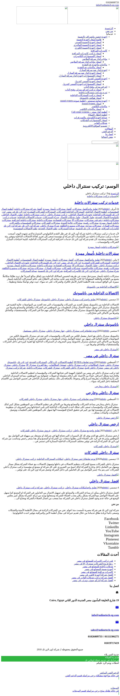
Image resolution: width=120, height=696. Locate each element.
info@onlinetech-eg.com (107, 5)
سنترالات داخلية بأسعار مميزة (97, 253)
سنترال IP (31, 365)
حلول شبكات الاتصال (70, 217)
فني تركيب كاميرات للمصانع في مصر (95, 561)
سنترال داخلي (18, 365)
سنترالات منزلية (93, 225)
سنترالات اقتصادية (62, 220)
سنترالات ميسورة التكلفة (72, 225)
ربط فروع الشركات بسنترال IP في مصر (93, 563)
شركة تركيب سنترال (16, 368)
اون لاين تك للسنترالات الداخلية (45, 262)
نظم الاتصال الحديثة (47, 228)
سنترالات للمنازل (110, 225)
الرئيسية (115, 193)
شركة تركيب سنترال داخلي (29, 487)
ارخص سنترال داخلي (104, 424)
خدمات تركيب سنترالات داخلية (96, 203)
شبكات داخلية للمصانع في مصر (98, 566)
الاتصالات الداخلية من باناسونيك (96, 293)
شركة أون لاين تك (30, 225)
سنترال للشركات (51, 368)
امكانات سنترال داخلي (75, 487)
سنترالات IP (77, 220)
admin (106, 209)
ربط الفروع (42, 365)
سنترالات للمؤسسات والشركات (25, 223)
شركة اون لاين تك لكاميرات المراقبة (81, 271)
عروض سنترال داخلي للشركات (35, 430)
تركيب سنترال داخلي (57, 214)
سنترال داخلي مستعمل (34, 331)
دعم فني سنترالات (93, 220)
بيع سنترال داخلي (81, 430)
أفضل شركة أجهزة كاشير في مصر (96, 575)
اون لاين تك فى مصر (16, 212)
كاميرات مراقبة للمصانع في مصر (97, 572)
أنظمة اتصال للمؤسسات (32, 260)
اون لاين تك (22, 362)
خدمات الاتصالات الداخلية (30, 217)
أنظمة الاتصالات (65, 362)
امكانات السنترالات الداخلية (50, 459)
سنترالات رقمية (90, 223)
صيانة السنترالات (66, 228)
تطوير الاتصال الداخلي (12, 214)
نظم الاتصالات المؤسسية (25, 228)
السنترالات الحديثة (38, 362)
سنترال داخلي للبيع (94, 368)
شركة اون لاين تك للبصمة (88, 228)
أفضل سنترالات (80, 209)
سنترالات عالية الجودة (71, 223)
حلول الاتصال (88, 217)
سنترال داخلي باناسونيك (52, 299)
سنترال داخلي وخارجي (102, 393)
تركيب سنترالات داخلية (35, 214)
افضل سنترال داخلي (104, 481)
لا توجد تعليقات (92, 331)
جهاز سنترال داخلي (55, 331)
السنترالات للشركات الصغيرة (42, 212)
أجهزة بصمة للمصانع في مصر (99, 569)
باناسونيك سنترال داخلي (101, 324)
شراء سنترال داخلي (49, 225)
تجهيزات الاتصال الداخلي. (80, 214)
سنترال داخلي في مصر (101, 356)
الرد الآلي (52, 362)
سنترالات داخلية (44, 220)
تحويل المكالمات (96, 365)
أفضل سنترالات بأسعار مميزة (57, 209)
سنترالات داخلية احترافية (24, 220)
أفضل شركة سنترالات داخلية (28, 209)
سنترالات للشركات (51, 223)
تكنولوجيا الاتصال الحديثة (107, 217)
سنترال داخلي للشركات (28, 299)
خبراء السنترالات (51, 217)
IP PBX (77, 362)
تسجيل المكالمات (57, 365)
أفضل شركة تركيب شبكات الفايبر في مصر (92, 577)
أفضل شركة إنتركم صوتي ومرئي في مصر (92, 580)
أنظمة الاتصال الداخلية (96, 212)
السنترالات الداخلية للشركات (70, 212)
